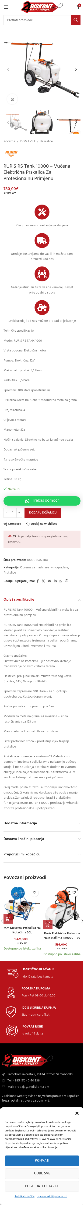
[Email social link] (49, 581)
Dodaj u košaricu (43, 512)
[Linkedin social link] (55, 581)
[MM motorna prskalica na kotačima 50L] (22, 905)
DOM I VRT (27, 141)
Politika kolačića (25, 1196)
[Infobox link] (30, 973)
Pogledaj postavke (42, 1186)
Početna (9, 141)
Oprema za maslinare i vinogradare (44, 567)
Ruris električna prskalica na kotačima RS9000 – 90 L (62, 938)
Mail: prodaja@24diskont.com (28, 1087)
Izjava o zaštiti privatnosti (52, 1196)
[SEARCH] (75, 20)
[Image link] (27, 1060)
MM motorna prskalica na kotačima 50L (22, 930)
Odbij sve (42, 1173)
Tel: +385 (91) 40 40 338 (23, 1080)
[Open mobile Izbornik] (5, 7)
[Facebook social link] (37, 581)
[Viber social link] (67, 581)
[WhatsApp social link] (61, 581)
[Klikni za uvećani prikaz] (12, 99)
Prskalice (46, 141)
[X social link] (43, 581)
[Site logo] (42, 7)
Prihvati (42, 1160)
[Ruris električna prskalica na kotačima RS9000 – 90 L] (61, 907)
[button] (77, 1113)
